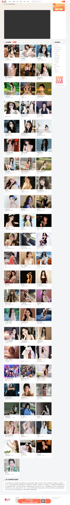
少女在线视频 (56, 62)
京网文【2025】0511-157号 (46, 497)
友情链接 (16, 499)
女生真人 (55, 68)
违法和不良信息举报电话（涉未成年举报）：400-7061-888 (31, 501)
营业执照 (24, 497)
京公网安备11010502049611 (46, 498)
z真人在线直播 (56, 60)
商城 (21, 1)
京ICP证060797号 (29, 497)
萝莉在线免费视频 (57, 66)
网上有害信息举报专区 (55, 498)
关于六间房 (17, 497)
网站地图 (16, 500)
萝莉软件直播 (56, 45)
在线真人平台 (56, 70)
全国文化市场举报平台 (37, 500)
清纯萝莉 (55, 64)
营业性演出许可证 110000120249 (56, 497)
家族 (28, 1)
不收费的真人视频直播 (57, 47)
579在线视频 (56, 71)
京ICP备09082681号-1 (37, 497)
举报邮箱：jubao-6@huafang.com (46, 500)
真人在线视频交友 (57, 51)
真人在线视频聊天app (57, 49)
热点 (6, 4)
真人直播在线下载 (57, 55)
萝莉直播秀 (55, 53)
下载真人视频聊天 (57, 57)
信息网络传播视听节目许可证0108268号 (28, 498)
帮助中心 (16, 502)
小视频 (13, 1)
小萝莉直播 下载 (56, 58)
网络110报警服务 (25, 500)
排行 (17, 1)
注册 (67, 1)
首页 (9, 1)
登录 (63, 1)
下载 (24, 1)
